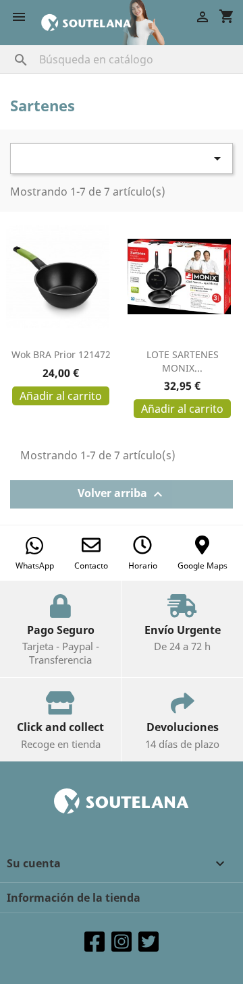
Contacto (91, 565)
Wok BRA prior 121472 (61, 354)
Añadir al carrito (61, 395)
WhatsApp (35, 565)
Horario (142, 565)
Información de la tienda (73, 897)
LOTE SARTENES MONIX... (182, 361)
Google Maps (202, 565)
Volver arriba (122, 494)
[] (7, 46)
